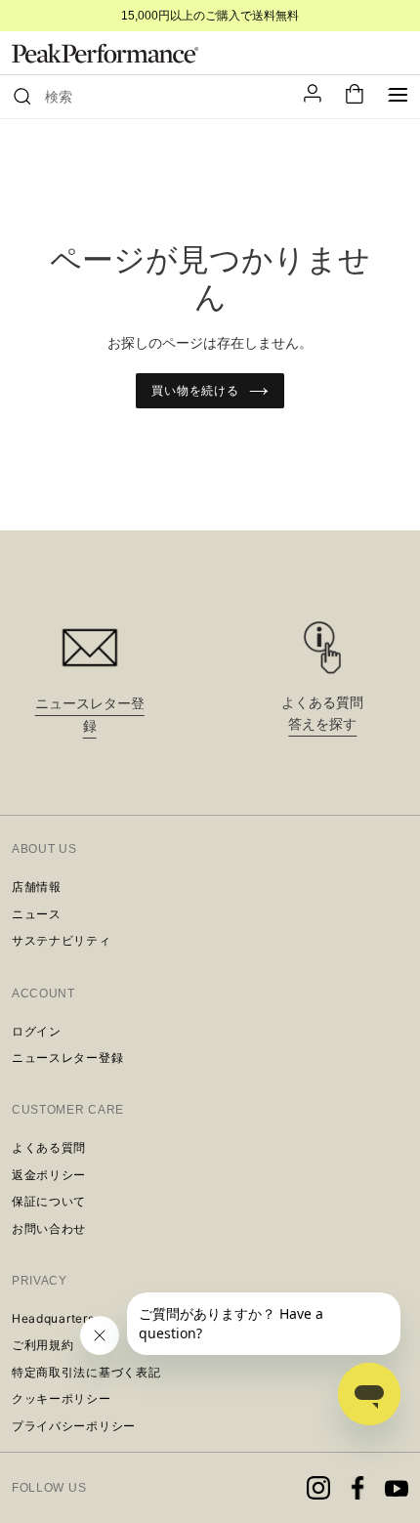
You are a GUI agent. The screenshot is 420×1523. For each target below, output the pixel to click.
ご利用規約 (43, 1344)
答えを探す (322, 724)
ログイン (37, 1031)
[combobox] (160, 96)
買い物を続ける (195, 391)
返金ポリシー (49, 1174)
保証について (49, 1201)
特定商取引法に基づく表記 (86, 1372)
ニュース (37, 914)
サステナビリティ (61, 940)
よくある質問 (49, 1147)
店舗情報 (37, 886)
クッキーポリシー (61, 1398)
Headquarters (53, 1318)
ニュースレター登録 (67, 1057)
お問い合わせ (49, 1228)
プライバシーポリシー (74, 1425)
